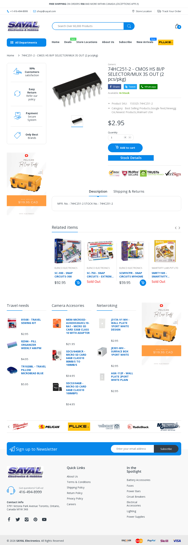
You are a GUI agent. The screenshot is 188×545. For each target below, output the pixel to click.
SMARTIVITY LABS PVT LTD (165, 268)
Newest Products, (126, 112)
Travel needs (18, 305)
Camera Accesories (68, 305)
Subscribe (166, 449)
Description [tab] (98, 191)
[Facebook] (9, 520)
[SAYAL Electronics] (26, 26)
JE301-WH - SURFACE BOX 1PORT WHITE (120, 351)
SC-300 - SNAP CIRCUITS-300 (64, 274)
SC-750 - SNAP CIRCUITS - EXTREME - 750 (100, 274)
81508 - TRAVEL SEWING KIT (31, 321)
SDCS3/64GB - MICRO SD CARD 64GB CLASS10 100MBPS (76, 388)
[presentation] (176, 228)
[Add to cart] (78, 282)
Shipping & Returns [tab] (128, 191)
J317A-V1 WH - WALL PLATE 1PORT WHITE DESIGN (120, 324)
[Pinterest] (35, 520)
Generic (112, 64)
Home (10, 55)
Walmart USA (145, 112)
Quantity (113, 132)
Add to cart (127, 147)
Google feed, (158, 108)
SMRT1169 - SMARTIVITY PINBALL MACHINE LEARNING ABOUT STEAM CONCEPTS (163, 274)
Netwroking (107, 305)
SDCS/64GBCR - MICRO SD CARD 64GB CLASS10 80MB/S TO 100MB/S (76, 358)
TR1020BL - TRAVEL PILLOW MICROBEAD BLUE (33, 370)
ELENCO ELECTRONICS (66, 268)
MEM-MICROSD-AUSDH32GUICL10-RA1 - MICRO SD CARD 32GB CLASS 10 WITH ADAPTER (78, 326)
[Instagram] (26, 520)
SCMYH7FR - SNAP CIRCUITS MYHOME (131, 274)
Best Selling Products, (138, 108)
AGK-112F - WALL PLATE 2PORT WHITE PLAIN (122, 377)
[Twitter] (18, 520)
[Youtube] (44, 520)
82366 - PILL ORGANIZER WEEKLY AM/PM (31, 345)
